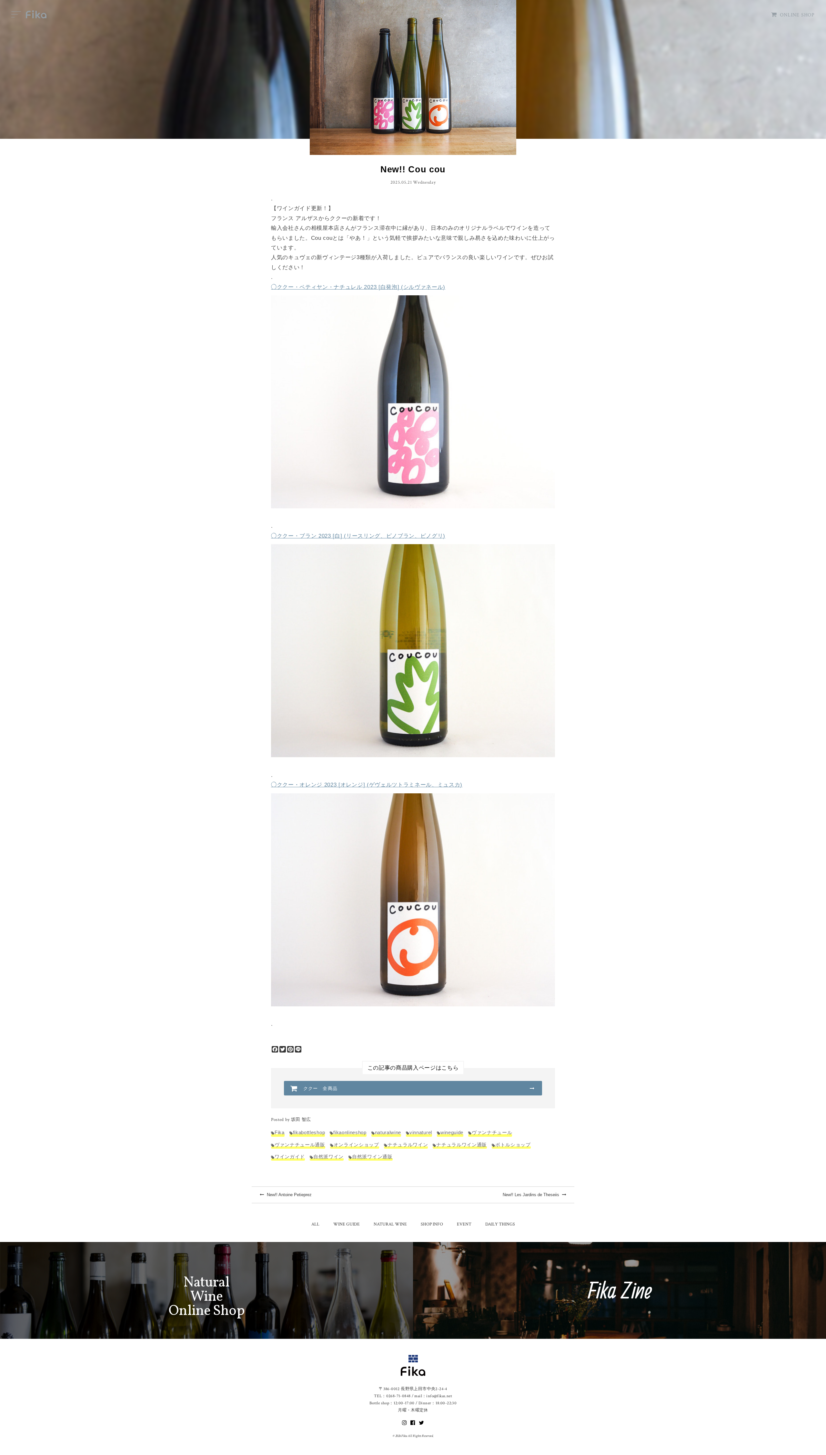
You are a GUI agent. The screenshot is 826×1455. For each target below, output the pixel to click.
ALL (315, 1224)
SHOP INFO (432, 1224)
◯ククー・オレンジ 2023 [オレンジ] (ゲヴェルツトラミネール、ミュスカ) (366, 785)
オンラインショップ (356, 1144)
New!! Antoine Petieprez (289, 1194)
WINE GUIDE (346, 1224)
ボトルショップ (513, 1144)
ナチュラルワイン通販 (461, 1144)
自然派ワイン (328, 1156)
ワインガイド (290, 1156)
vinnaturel (420, 1132)
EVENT (464, 1224)
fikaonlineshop (349, 1132)
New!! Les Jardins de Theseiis (531, 1194)
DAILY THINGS (500, 1224)
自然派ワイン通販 (372, 1156)
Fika (280, 1132)
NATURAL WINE (390, 1224)
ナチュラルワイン (408, 1144)
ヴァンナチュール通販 (300, 1144)
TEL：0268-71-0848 (392, 1396)
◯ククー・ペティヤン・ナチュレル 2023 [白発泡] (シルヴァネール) (358, 287)
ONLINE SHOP (797, 15)
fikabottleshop (309, 1132)
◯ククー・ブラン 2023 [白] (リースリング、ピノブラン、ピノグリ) (358, 536)
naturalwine (388, 1132)
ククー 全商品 (320, 1088)
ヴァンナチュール (492, 1132)
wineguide (451, 1132)
